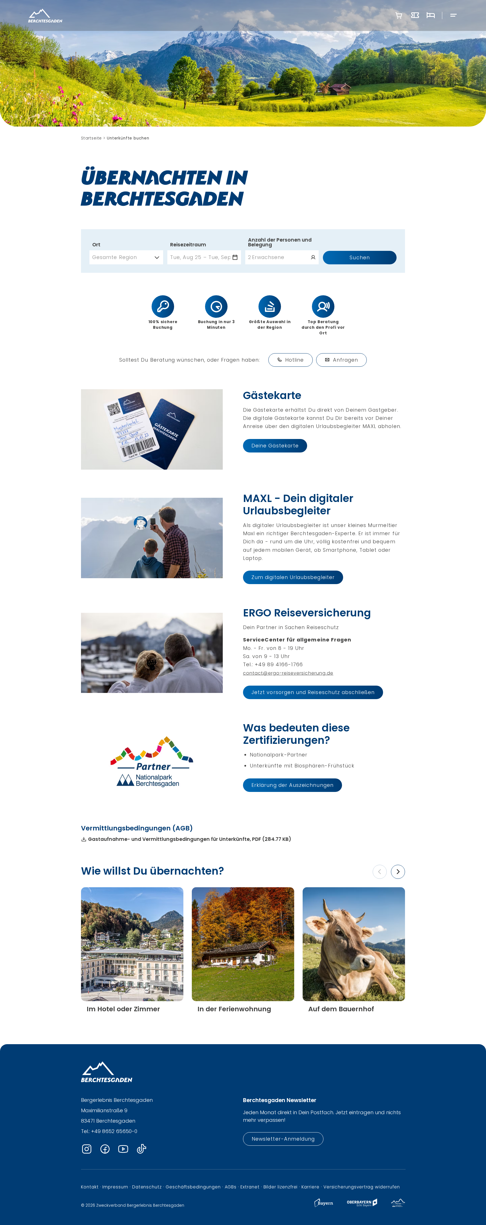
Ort (96, 244)
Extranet (249, 1187)
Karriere (310, 1187)
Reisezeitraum (188, 244)
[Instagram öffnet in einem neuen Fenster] (86, 1149)
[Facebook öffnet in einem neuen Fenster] (105, 1149)
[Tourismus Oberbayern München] (362, 1205)
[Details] (132, 1009)
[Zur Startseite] (45, 15)
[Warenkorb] (399, 15)
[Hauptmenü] (453, 15)
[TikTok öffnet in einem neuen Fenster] (141, 1149)
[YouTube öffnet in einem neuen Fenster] (123, 1149)
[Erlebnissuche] (415, 15)
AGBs (231, 1187)
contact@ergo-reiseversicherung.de (288, 673)
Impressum (115, 1187)
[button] (380, 872)
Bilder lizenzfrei (281, 1187)
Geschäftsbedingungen (193, 1187)
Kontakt (90, 1187)
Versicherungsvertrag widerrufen (361, 1187)
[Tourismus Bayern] (323, 1205)
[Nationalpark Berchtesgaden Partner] (398, 1205)
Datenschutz (147, 1187)
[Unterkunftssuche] (430, 15)
